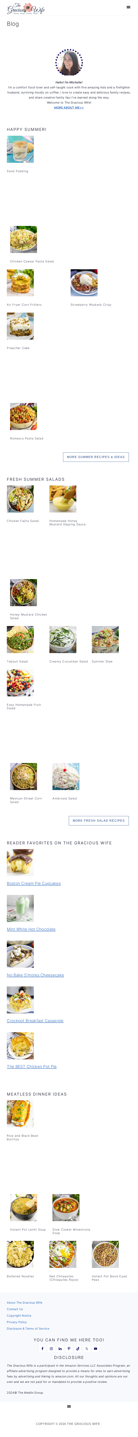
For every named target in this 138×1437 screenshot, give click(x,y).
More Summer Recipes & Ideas (96, 457)
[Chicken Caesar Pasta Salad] (23, 240)
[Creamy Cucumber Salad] (62, 640)
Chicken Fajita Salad (23, 521)
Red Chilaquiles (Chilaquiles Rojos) (64, 1277)
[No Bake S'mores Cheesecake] (69, 955)
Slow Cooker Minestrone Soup (71, 1231)
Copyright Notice (19, 1315)
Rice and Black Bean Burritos (22, 1137)
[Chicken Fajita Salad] (20, 499)
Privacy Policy (17, 1322)
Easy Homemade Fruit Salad (24, 706)
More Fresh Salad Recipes (99, 820)
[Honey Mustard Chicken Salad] (23, 593)
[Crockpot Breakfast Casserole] (69, 1000)
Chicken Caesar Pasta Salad (32, 261)
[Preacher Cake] (20, 327)
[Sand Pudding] (20, 150)
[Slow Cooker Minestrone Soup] (65, 1208)
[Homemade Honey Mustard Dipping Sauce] (62, 499)
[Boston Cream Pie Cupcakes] (69, 863)
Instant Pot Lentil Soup (28, 1229)
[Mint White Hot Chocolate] (69, 909)
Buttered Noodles (20, 1276)
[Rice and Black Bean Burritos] (20, 1114)
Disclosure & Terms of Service (28, 1328)
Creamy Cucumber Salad (68, 661)
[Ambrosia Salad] (65, 777)
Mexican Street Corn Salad (26, 800)
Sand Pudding (17, 171)
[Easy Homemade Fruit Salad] (20, 683)
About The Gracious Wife (24, 1302)
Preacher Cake (18, 348)
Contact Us (15, 1309)
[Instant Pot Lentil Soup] (23, 1208)
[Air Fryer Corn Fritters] (20, 283)
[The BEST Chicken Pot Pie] (69, 1046)
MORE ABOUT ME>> (69, 107)
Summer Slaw (102, 661)
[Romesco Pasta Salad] (23, 417)
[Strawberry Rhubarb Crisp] (84, 283)
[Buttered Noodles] (20, 1255)
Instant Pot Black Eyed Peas (109, 1277)
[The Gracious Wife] (26, 12)
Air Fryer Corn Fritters (24, 304)
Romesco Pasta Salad (26, 438)
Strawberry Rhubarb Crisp (91, 304)
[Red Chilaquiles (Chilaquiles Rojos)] (62, 1255)
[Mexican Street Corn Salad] (23, 777)
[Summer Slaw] (105, 640)
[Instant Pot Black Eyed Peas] (105, 1255)
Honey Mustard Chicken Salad (28, 616)
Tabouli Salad (17, 661)
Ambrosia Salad (64, 798)
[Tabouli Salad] (20, 640)
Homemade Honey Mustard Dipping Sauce (67, 522)
